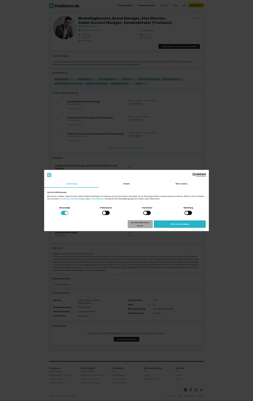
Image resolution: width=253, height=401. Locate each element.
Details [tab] (126, 183)
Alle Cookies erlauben (179, 224)
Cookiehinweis (97, 198)
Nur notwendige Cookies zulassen (140, 224)
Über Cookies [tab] (181, 183)
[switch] (106, 213)
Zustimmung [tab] (71, 183)
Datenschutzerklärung (70, 198)
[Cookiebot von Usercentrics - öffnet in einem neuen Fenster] (194, 175)
